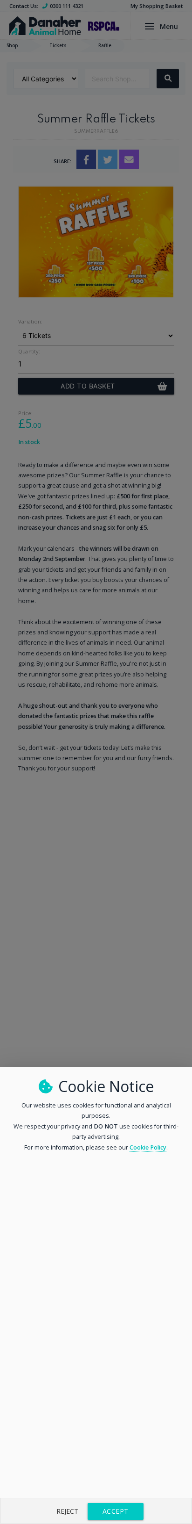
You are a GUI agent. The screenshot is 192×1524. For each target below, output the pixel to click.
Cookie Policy (148, 1147)
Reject (67, 1511)
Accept (116, 1511)
